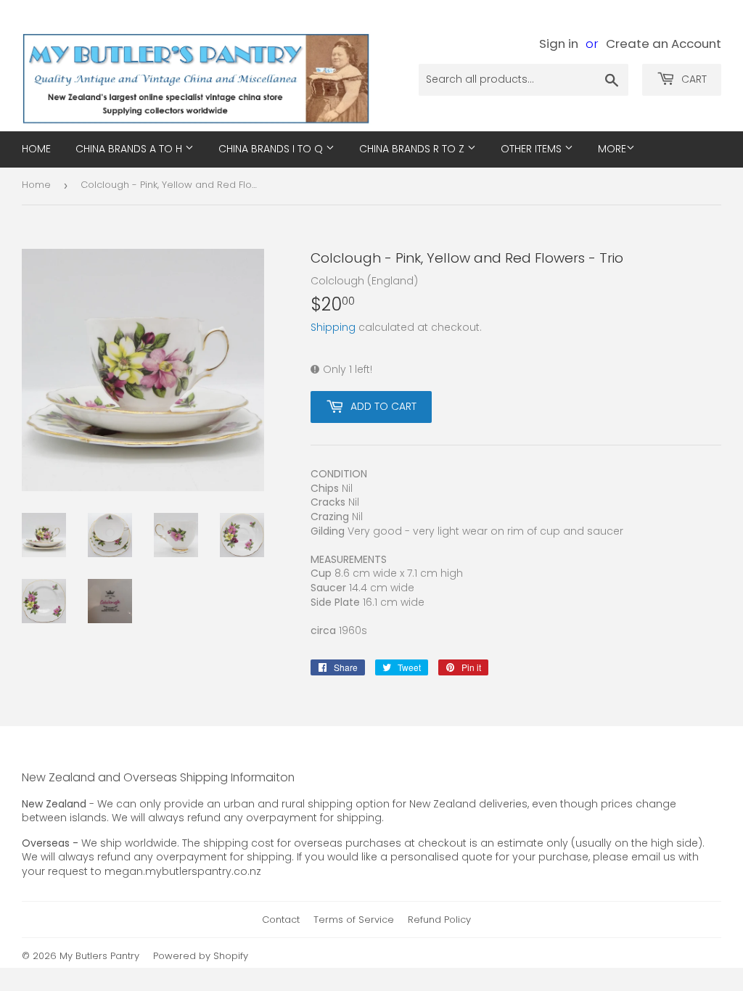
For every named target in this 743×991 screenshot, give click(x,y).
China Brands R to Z (413, 148)
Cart (692, 79)
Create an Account (663, 43)
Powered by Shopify (200, 956)
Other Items (533, 148)
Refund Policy (439, 919)
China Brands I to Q (272, 148)
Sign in (558, 43)
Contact (281, 919)
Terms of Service (353, 919)
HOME (36, 148)
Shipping (333, 327)
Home (36, 185)
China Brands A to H (130, 148)
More (612, 148)
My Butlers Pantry (99, 956)
